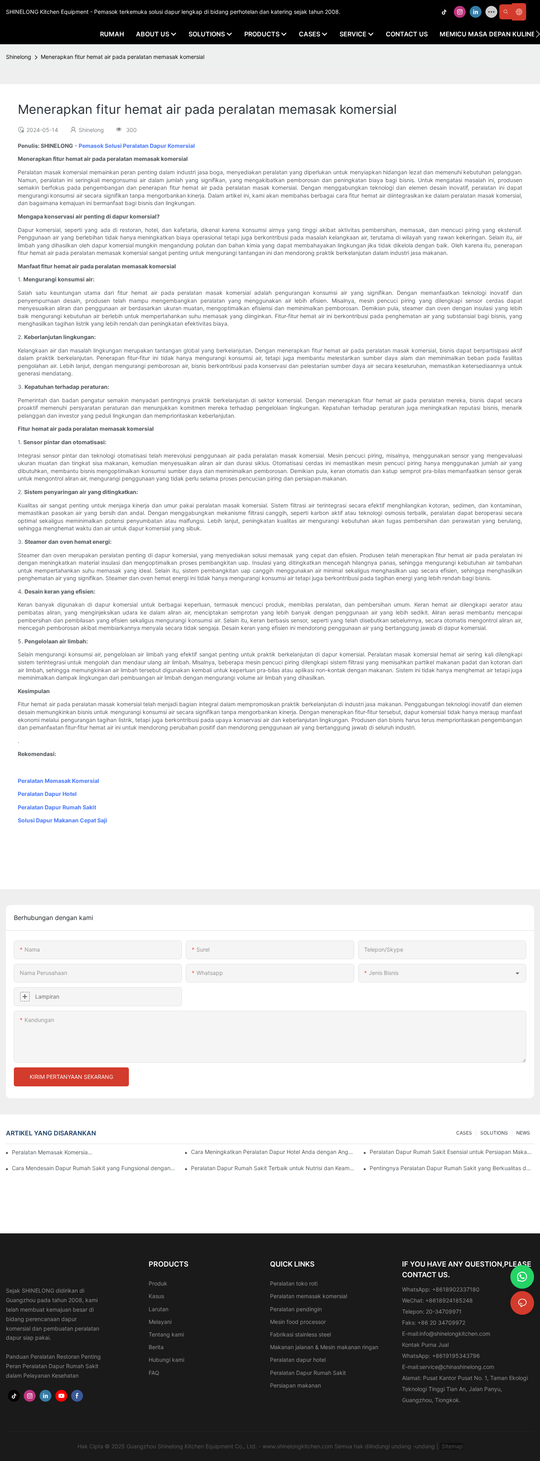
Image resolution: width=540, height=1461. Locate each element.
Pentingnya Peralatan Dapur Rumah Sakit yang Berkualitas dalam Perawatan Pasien (452, 1168)
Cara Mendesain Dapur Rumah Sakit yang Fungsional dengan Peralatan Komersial (94, 1168)
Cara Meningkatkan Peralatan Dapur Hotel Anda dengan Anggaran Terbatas (273, 1151)
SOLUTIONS (494, 1133)
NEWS (523, 1133)
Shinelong (18, 56)
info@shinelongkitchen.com (454, 1333)
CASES (464, 1133)
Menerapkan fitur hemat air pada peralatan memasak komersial (122, 56)
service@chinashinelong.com (456, 1366)
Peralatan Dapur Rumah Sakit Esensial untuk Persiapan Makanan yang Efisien (452, 1151)
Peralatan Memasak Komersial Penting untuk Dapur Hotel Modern (52, 1152)
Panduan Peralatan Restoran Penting (53, 1356)
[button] (538, 34)
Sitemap (451, 1446)
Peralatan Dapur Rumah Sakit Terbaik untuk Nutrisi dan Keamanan (273, 1168)
